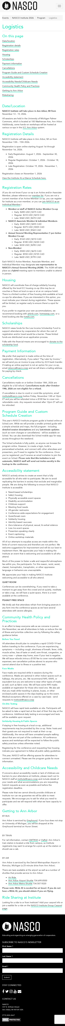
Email (5, 966)
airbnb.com (33, 313)
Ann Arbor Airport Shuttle (20, 880)
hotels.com (29, 316)
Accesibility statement (12, 77)
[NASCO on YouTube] (16, 992)
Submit (7, 977)
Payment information (12, 63)
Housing (6, 54)
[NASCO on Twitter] (7, 992)
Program (41, 18)
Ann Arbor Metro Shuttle (20, 883)
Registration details (11, 45)
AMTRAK (33, 840)
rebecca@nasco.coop (18, 368)
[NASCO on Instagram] (12, 992)
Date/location (8, 41)
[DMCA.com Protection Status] (11, 1019)
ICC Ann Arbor (30, 127)
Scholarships (8, 59)
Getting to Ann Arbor (12, 90)
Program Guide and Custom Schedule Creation (24, 72)
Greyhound (32, 820)
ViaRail (44, 840)
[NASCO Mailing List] (20, 992)
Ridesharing (8, 95)
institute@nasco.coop (12, 396)
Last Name (7, 956)
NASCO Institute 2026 (23, 18)
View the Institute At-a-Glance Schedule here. (24, 178)
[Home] (19, 6)
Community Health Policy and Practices (20, 86)
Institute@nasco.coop (24, 699)
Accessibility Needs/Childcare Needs (20, 81)
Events (5, 18)
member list (37, 195)
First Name (7, 946)
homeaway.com (47, 313)
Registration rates (10, 50)
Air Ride (12, 877)
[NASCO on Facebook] (3, 992)
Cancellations (8, 68)
